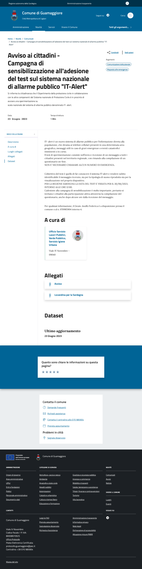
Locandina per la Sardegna (68, 295)
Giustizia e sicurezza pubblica (84, 474)
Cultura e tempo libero (48, 499)
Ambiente (43, 479)
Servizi (51, 27)
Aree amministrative (14, 479)
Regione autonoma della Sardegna (22, 3)
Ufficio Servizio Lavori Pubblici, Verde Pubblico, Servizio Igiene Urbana (57, 238)
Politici (8, 491)
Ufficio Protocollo (13, 539)
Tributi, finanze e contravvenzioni (86, 491)
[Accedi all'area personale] (127, 3)
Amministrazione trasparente (79, 3)
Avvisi (108, 479)
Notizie (108, 483)
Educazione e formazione (49, 503)
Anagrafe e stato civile (48, 483)
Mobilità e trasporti (80, 483)
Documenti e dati (13, 499)
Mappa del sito (12, 562)
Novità (39, 27)
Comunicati (110, 474)
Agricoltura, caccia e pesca (49, 474)
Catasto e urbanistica (48, 495)
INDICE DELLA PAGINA (15, 134)
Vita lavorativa (78, 499)
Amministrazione (21, 27)
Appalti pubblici (45, 487)
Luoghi (108, 499)
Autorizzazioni (45, 491)
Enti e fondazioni (13, 487)
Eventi (108, 504)
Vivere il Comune (69, 27)
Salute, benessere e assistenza (85, 487)
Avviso (58, 283)
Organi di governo (13, 474)
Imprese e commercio (81, 479)
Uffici (8, 483)
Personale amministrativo (16, 495)
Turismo (76, 495)
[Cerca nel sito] (130, 15)
